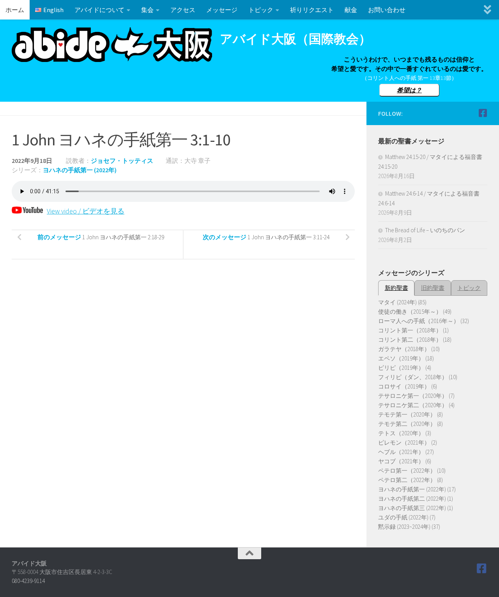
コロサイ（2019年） (404, 386)
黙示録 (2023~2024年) (404, 526)
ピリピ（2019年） (401, 367)
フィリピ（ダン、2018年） (413, 377)
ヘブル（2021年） (401, 452)
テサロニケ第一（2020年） (413, 395)
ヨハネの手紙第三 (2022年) (412, 508)
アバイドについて (99, 10)
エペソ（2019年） (401, 358)
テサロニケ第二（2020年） (413, 405)
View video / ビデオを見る (85, 211)
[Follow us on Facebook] (482, 113)
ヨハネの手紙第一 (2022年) (80, 170)
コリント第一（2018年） (410, 330)
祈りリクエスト (312, 10)
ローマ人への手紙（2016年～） (418, 321)
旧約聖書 (432, 287)
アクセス (182, 10)
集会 (147, 10)
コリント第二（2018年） (410, 339)
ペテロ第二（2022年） (407, 480)
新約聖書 (396, 287)
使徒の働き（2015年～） (410, 311)
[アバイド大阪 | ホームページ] (112, 44)
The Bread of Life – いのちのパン (425, 230)
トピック (260, 10)
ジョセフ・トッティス (122, 160)
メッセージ (221, 10)
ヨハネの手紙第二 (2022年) (412, 498)
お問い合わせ (386, 10)
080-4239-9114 (28, 581)
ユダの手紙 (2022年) (403, 517)
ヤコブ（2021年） (401, 461)
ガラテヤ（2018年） (404, 349)
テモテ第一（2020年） (407, 414)
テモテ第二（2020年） (407, 423)
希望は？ (409, 90)
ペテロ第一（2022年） (407, 470)
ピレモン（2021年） (404, 442)
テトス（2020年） (401, 433)
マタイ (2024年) (397, 302)
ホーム (14, 10)
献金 (351, 10)
